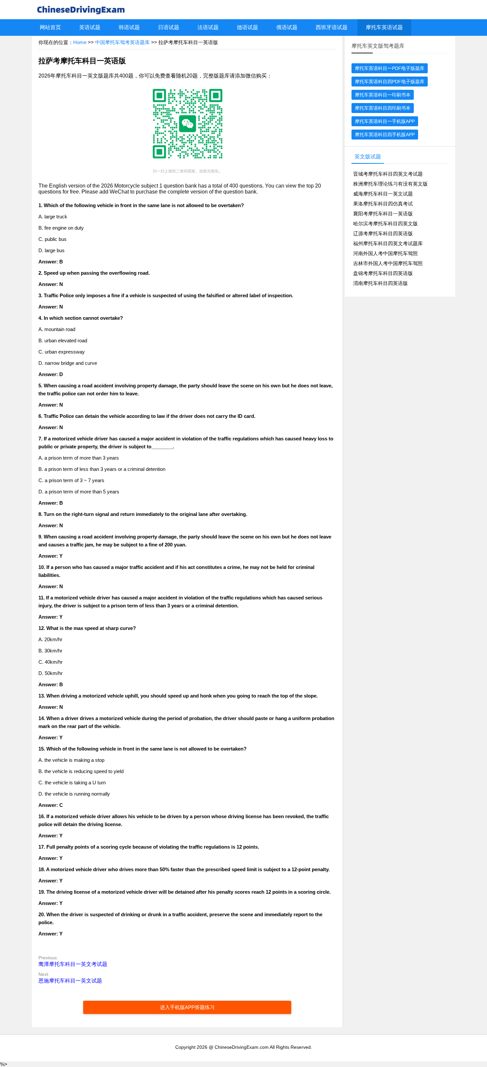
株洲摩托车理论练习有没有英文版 (390, 184)
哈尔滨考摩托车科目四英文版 (385, 223)
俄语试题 (287, 27)
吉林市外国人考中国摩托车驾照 (388, 263)
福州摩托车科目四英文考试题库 (388, 243)
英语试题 (89, 27)
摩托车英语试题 (384, 27)
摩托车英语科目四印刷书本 (382, 108)
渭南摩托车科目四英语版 (380, 283)
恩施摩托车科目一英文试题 (70, 980)
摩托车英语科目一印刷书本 (382, 94)
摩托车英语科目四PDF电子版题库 (389, 81)
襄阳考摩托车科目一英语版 (383, 213)
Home (79, 42)
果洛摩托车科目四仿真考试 (383, 203)
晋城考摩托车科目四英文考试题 (388, 174)
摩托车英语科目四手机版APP (385, 134)
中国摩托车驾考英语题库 (122, 42)
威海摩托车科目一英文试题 (383, 194)
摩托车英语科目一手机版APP (385, 121)
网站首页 (50, 27)
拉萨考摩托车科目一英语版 (82, 61)
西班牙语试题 (332, 27)
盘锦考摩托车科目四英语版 (383, 273)
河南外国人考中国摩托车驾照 (385, 253)
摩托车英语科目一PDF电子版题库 (389, 68)
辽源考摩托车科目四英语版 (383, 233)
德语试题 (247, 27)
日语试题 (168, 27)
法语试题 (208, 27)
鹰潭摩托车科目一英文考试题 (72, 964)
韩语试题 (129, 27)
